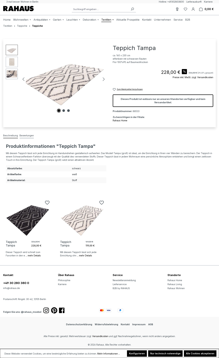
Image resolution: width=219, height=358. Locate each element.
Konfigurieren (137, 353)
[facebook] (61, 310)
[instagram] (46, 310)
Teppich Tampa (11, 243)
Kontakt (125, 324)
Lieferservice (120, 284)
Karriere (208, 1)
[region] (56, 79)
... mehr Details (33, 255)
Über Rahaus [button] (66, 275)
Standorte (174, 275)
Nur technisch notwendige (165, 353)
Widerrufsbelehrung (106, 324)
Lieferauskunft (194, 1)
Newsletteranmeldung (124, 280)
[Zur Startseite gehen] (18, 8)
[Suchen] (132, 9)
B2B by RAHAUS (121, 288)
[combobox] (100, 9)
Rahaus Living (175, 284)
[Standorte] (178, 9)
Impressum (139, 324)
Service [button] (118, 275)
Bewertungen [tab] (27, 135)
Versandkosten (100, 336)
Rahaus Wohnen (176, 288)
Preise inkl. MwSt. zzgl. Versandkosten (193, 77)
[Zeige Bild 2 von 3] (63, 110)
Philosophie (64, 280)
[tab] (10, 135)
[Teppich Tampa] (28, 216)
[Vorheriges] (23, 79)
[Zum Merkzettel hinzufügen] (47, 202)
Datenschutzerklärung (79, 324)
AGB (150, 324)
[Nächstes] (103, 79)
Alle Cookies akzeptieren (200, 353)
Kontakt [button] (8, 275)
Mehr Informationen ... (108, 353)
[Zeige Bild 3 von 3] (68, 110)
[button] (192, 271)
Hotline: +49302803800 (171, 1)
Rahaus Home (120, 120)
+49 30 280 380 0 (16, 283)
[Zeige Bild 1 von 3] (59, 110)
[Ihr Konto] (193, 9)
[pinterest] (54, 310)
